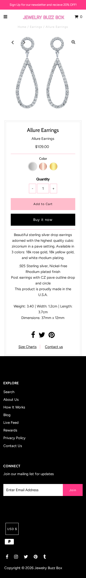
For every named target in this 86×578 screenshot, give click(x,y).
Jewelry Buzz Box (48, 568)
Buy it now (43, 220)
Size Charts (27, 347)
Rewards (10, 430)
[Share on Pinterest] (51, 336)
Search (8, 392)
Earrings (36, 27)
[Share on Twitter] (41, 336)
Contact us (54, 347)
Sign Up (15, 4)
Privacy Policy (14, 438)
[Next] (24, 42)
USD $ (12, 529)
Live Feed (11, 422)
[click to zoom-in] (73, 42)
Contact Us (12, 446)
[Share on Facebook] (33, 336)
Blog (7, 415)
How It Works (14, 407)
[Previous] (12, 42)
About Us (11, 399)
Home (22, 27)
